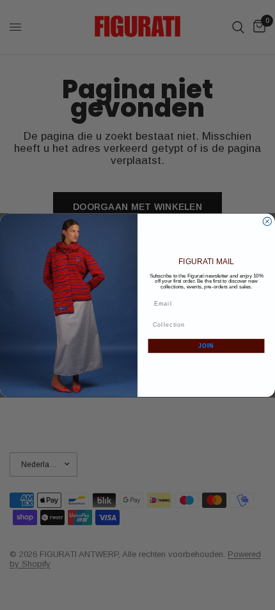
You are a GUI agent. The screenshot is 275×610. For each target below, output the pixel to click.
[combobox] (204, 324)
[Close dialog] (267, 221)
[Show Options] (259, 324)
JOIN (206, 345)
